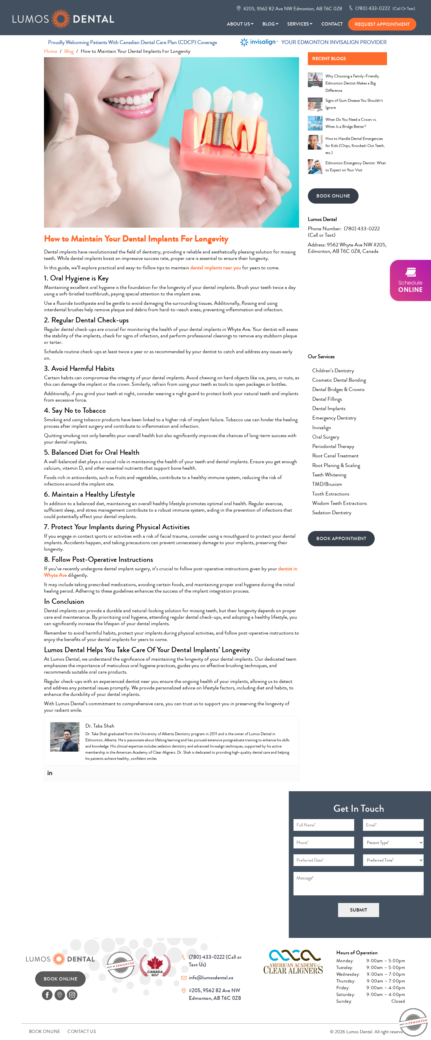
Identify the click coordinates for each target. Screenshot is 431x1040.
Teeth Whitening (329, 474)
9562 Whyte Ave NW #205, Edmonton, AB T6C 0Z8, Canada (347, 248)
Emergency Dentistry (334, 418)
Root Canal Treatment (335, 455)
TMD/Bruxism (327, 484)
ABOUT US (238, 24)
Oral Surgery (325, 437)
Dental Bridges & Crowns (338, 389)
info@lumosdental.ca (211, 977)
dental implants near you (215, 267)
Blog (268, 24)
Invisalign (321, 427)
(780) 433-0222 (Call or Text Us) (215, 960)
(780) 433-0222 (384, 8)
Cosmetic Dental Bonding (339, 380)
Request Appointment (382, 24)
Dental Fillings (327, 399)
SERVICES (298, 24)
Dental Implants (328, 408)
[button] (410, 280)
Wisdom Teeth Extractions (339, 503)
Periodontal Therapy (333, 446)
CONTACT (332, 24)
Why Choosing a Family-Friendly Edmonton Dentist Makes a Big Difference (352, 83)
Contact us (81, 1032)
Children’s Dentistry (333, 370)
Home (50, 51)
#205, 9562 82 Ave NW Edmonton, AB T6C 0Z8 (292, 8)
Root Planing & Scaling (336, 465)
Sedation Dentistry (331, 512)
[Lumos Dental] (67, 16)
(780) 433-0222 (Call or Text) (344, 232)
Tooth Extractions (330, 494)
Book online (45, 1032)
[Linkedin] (49, 773)
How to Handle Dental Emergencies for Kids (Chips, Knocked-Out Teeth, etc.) (355, 146)
